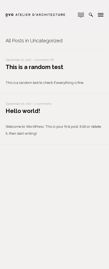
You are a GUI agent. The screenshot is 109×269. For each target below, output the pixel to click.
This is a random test (34, 67)
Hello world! (23, 111)
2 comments (43, 104)
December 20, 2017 (18, 60)
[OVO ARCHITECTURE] (35, 10)
